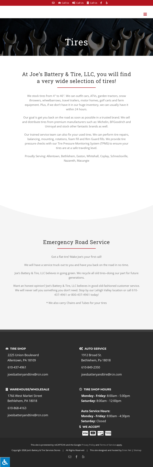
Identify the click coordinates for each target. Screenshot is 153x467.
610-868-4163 (17, 408)
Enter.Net (126, 450)
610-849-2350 (90, 367)
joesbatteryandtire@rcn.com (28, 374)
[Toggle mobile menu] (145, 14)
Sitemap (137, 450)
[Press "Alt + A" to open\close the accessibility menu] (5, 462)
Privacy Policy (88, 444)
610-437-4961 (17, 367)
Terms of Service (108, 444)
